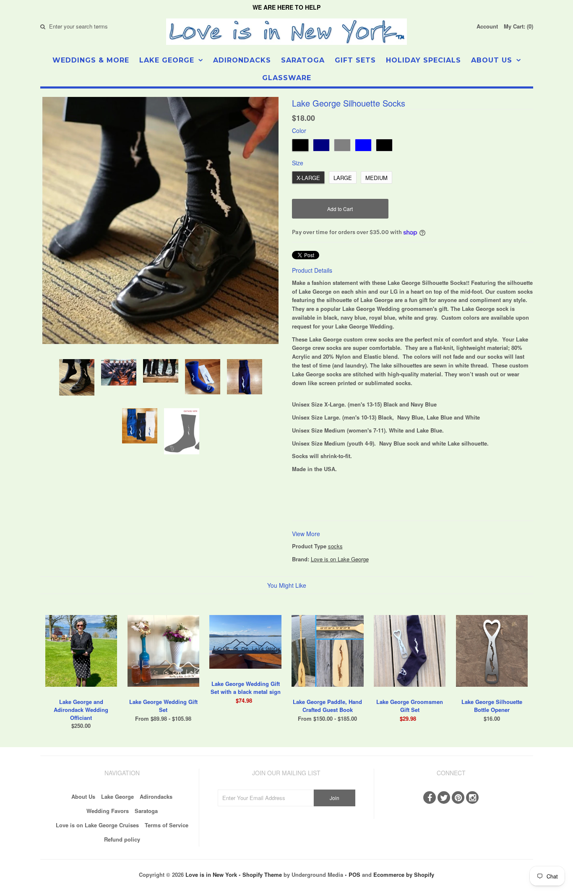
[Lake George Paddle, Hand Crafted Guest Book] (327, 693)
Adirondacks (242, 60)
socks (335, 546)
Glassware (286, 78)
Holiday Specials (423, 60)
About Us (491, 60)
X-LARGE (308, 178)
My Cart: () (518, 26)
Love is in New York (211, 874)
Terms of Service (166, 825)
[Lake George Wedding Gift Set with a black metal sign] (245, 675)
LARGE (342, 178)
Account (487, 26)
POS (354, 874)
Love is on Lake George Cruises (97, 825)
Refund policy (122, 839)
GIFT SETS (355, 60)
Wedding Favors (107, 811)
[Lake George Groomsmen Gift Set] (409, 693)
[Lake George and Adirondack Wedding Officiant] (81, 693)
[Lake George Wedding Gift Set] (163, 693)
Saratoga (303, 60)
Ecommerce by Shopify (403, 874)
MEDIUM (376, 178)
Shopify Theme (262, 874)
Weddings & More (90, 60)
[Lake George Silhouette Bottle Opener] (492, 693)
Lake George (166, 60)
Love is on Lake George (340, 559)
